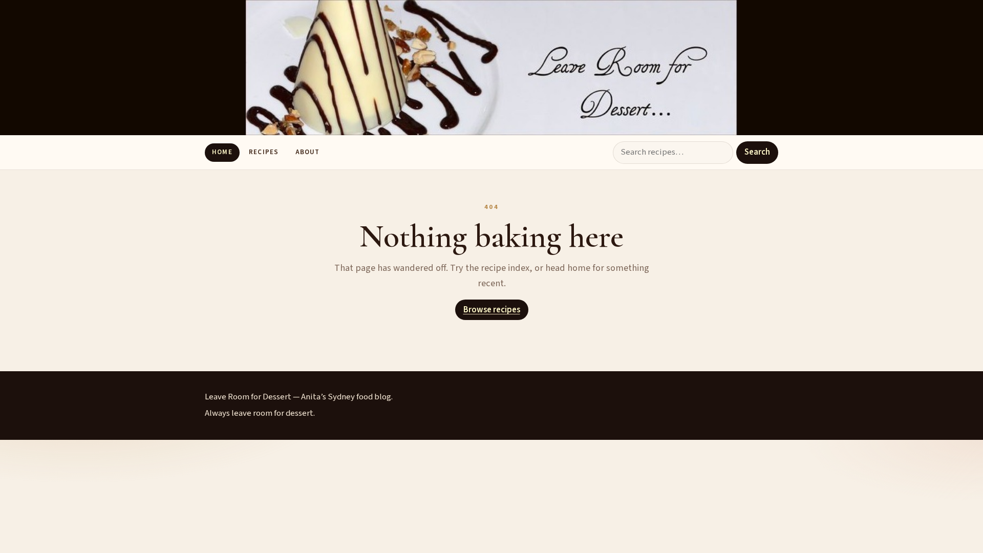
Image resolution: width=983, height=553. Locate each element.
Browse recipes (491, 310)
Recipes (263, 152)
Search (757, 152)
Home (222, 152)
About (307, 152)
